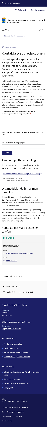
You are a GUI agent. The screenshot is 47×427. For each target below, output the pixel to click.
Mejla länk (11, 292)
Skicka (7, 153)
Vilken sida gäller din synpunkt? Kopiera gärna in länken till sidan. (22, 133)
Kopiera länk (28, 292)
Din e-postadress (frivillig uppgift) (13, 143)
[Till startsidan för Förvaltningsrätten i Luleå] (23, 20)
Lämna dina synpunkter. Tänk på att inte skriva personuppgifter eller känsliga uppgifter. (18, 113)
